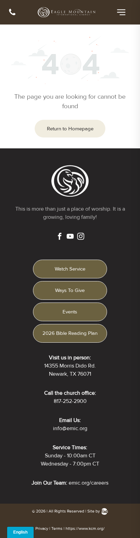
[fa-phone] (12, 14)
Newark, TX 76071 (70, 374)
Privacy (41, 528)
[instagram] (80, 237)
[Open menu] (121, 12)
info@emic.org (70, 428)
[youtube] (70, 237)
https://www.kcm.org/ (85, 528)
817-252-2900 (70, 401)
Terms (57, 528)
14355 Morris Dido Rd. (70, 365)
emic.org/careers (88, 482)
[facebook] (59, 237)
